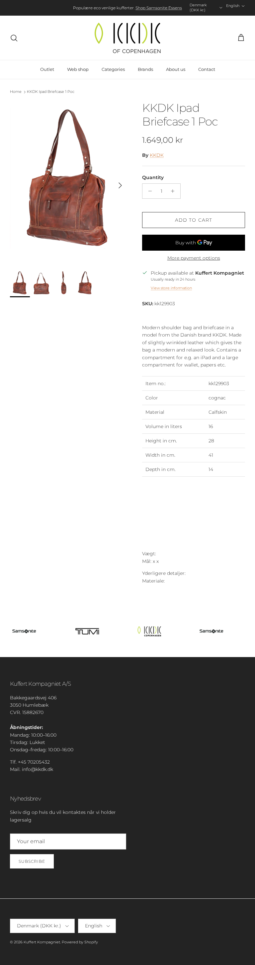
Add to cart (193, 220)
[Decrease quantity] (148, 191)
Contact (206, 69)
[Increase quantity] (174, 191)
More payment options (193, 258)
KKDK (157, 155)
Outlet (47, 69)
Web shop (78, 69)
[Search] (14, 38)
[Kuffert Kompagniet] (127, 38)
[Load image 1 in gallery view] (69, 182)
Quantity (153, 177)
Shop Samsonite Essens (158, 7)
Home (16, 91)
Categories (113, 69)
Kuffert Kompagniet (42, 942)
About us (175, 69)
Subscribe (32, 861)
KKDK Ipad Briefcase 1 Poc (50, 91)
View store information (171, 288)
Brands (145, 69)
